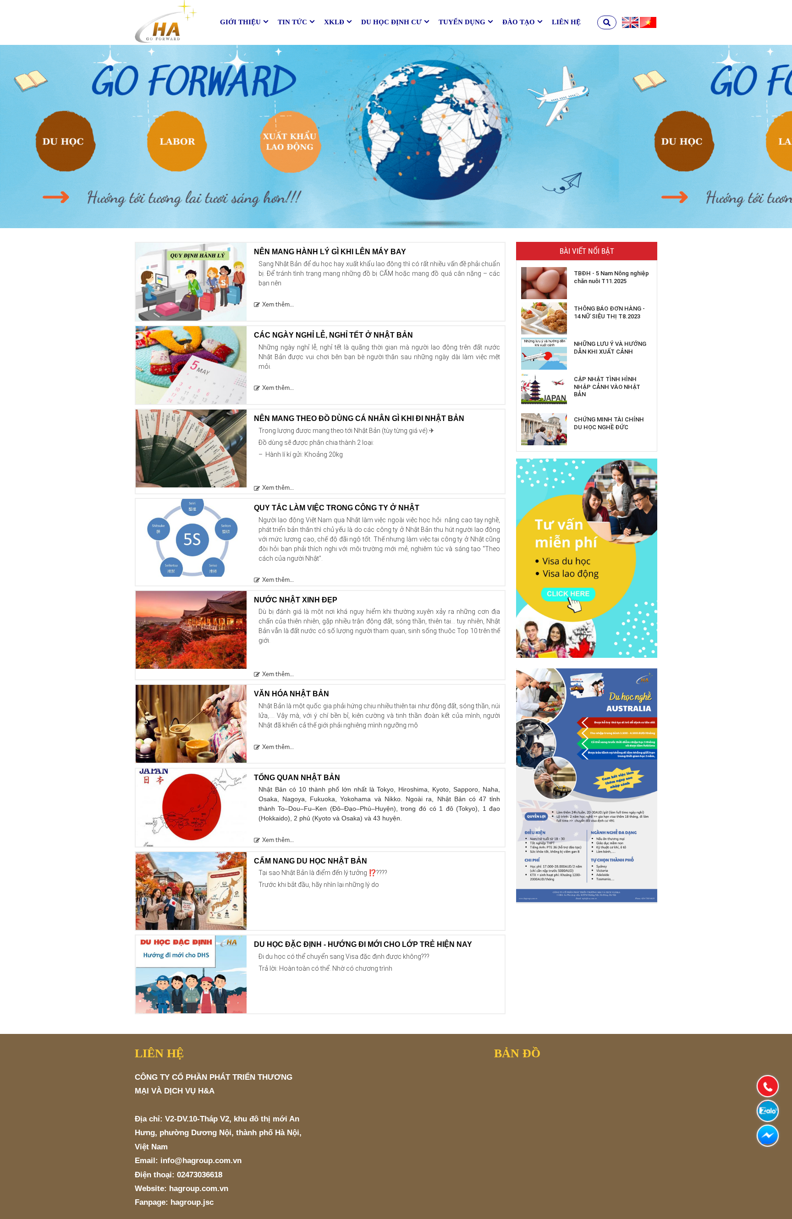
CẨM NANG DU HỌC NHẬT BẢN (310, 861)
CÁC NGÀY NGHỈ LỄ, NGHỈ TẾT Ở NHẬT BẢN (333, 335)
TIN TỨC (292, 22)
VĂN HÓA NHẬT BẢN (291, 694)
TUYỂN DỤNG (462, 22)
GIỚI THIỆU (240, 22)
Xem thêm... (278, 304)
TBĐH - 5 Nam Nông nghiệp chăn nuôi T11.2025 (611, 277)
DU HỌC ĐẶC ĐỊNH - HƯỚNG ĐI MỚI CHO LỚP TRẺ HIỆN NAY (363, 944)
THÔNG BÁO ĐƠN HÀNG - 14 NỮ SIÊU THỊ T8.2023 (609, 312)
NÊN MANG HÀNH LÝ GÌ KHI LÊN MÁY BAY (330, 252)
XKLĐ (334, 22)
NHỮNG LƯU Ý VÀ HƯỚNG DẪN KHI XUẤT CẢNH (610, 347)
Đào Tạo (518, 22)
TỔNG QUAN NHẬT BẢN (297, 778)
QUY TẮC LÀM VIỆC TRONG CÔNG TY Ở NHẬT (336, 508)
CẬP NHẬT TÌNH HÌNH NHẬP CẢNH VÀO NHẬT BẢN (607, 387)
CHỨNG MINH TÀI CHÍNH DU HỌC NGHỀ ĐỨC (609, 423)
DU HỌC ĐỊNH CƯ (391, 22)
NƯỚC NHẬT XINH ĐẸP (295, 600)
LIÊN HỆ (566, 22)
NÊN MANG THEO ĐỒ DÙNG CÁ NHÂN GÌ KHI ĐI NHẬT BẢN (359, 418)
